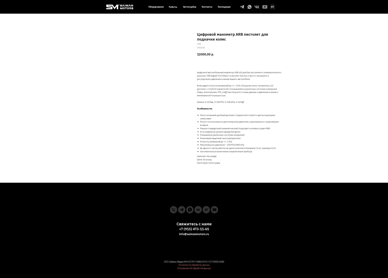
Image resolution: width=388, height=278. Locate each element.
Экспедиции (224, 7)
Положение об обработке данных (194, 268)
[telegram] (181, 209)
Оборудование (156, 7)
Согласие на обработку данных (194, 265)
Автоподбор (189, 7)
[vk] (198, 209)
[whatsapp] (190, 209)
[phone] (173, 209)
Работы (173, 7)
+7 (181, 229)
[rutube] (206, 209)
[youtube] (214, 209)
